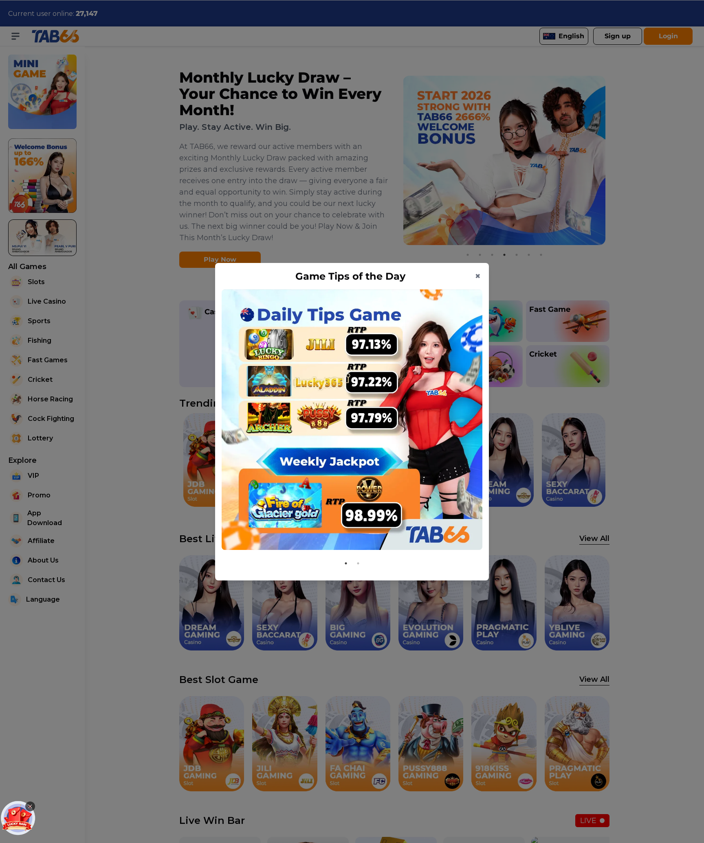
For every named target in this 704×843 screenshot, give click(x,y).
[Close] (30, 806)
